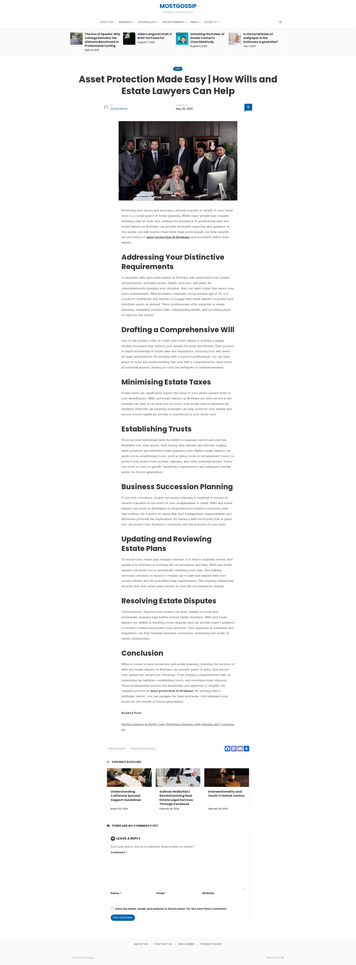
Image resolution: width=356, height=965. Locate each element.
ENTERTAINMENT (173, 22)
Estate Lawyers (117, 748)
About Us (141, 944)
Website (208, 893)
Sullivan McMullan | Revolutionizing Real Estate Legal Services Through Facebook (176, 797)
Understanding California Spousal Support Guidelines (126, 795)
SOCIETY (210, 22)
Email (161, 893)
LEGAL (178, 68)
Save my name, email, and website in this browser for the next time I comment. (171, 909)
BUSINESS (125, 22)
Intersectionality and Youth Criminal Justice (226, 793)
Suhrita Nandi (118, 109)
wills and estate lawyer (144, 748)
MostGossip (87, 957)
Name (116, 893)
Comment (119, 852)
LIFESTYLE (106, 22)
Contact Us (163, 944)
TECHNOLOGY (147, 22)
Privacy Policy (211, 944)
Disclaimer (186, 944)
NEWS (194, 22)
